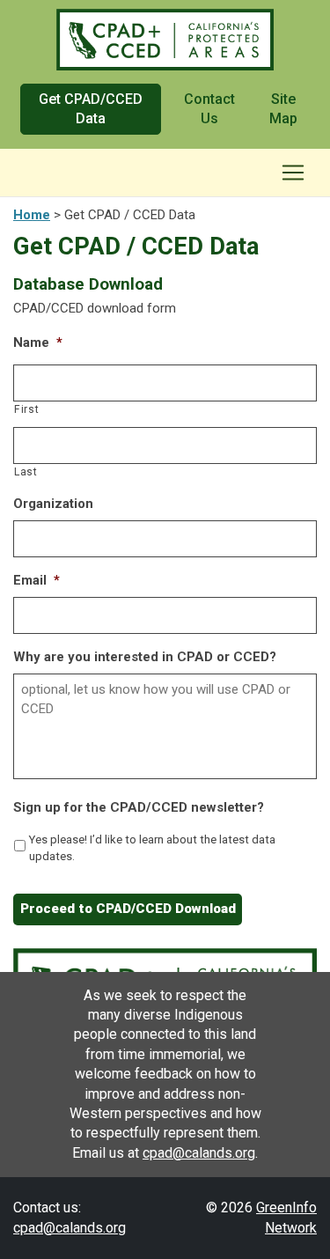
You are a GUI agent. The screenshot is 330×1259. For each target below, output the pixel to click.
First (26, 409)
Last (26, 472)
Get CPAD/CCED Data (91, 109)
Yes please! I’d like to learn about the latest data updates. (152, 848)
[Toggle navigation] (293, 172)
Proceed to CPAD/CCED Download (128, 909)
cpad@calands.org (199, 1153)
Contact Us (209, 109)
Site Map (283, 109)
